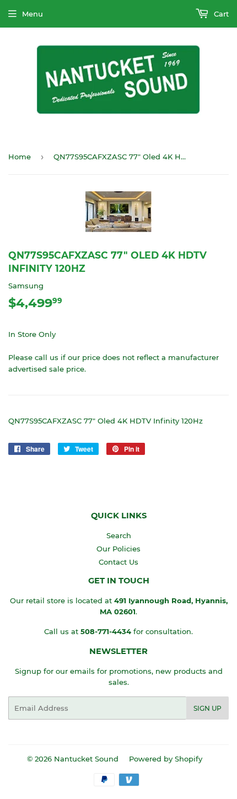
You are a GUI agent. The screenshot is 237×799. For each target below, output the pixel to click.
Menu (32, 13)
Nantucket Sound (86, 758)
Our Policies (118, 548)
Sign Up (207, 708)
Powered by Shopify (165, 758)
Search (118, 535)
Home (19, 156)
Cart (220, 13)
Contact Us (118, 561)
